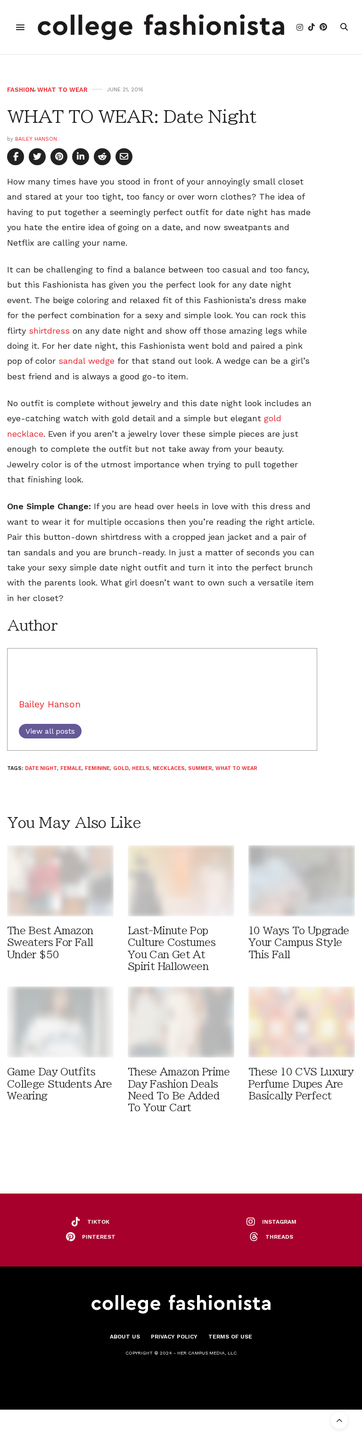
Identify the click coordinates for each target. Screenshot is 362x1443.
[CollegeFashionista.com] (161, 27)
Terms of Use (230, 1336)
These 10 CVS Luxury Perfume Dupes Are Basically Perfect (301, 1083)
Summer (200, 768)
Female (71, 768)
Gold (121, 768)
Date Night (41, 768)
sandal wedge (86, 361)
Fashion (20, 90)
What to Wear (62, 90)
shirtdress (49, 331)
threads (279, 1237)
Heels (140, 768)
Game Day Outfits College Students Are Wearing (59, 1083)
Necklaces (169, 768)
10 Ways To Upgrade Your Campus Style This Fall (298, 942)
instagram (279, 1222)
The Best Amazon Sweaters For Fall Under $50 (50, 942)
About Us (125, 1336)
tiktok (98, 1222)
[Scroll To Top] (339, 1420)
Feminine (97, 768)
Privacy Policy (174, 1336)
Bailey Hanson (36, 139)
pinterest (98, 1237)
